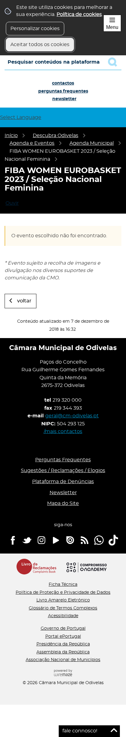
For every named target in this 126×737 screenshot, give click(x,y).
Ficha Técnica (63, 584)
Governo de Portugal (63, 628)
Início (11, 135)
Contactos (63, 83)
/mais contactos (63, 431)
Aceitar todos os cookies (39, 44)
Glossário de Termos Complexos (63, 608)
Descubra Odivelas (55, 135)
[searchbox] (63, 62)
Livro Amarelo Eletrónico (63, 600)
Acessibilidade (63, 616)
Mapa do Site (63, 503)
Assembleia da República (63, 652)
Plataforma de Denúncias (63, 481)
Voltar (24, 300)
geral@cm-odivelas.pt (72, 415)
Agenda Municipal (91, 143)
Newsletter (64, 99)
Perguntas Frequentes (63, 91)
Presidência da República (63, 644)
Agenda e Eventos (31, 143)
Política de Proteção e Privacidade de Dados (63, 592)
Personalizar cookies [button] (35, 28)
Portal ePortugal (63, 636)
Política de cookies (79, 14)
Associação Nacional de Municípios (63, 660)
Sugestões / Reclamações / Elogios (63, 470)
